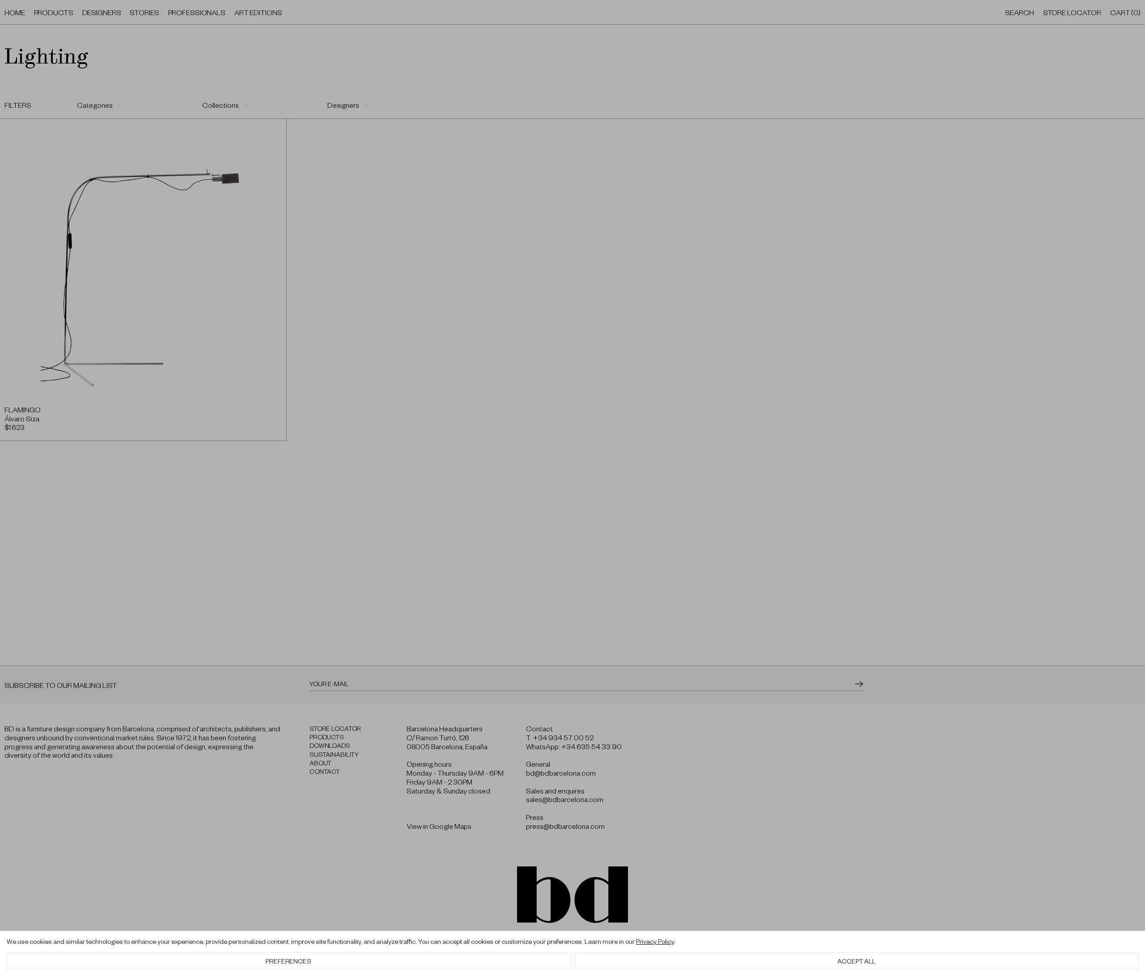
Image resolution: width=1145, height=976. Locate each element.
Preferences (288, 961)
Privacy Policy (655, 941)
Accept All (856, 961)
